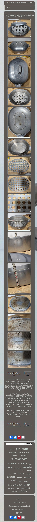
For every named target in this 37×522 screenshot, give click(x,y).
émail (29, 470)
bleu (14, 474)
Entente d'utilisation (19, 510)
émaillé (27, 467)
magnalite (27, 477)
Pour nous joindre (19, 502)
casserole (25, 481)
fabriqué (12, 449)
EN (17, 513)
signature (11, 488)
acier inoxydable (20, 470)
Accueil (19, 499)
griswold (14, 491)
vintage (22, 463)
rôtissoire (13, 452)
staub (28, 488)
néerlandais (19, 459)
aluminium (23, 455)
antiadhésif (23, 491)
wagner (15, 455)
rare (17, 488)
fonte (25, 448)
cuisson (28, 474)
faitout (30, 464)
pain (20, 481)
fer (18, 448)
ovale (9, 467)
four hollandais (15, 485)
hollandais (24, 452)
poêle (22, 488)
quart (14, 480)
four (27, 484)
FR (21, 513)
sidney (19, 477)
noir (9, 474)
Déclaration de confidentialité (19, 506)
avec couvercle (10, 470)
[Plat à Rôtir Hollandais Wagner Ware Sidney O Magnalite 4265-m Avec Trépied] (19, 28)
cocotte (11, 476)
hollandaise (17, 468)
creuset (11, 463)
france (21, 473)
